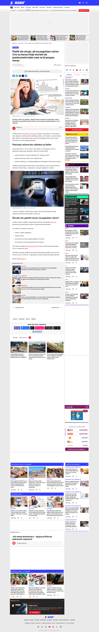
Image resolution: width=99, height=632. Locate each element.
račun (52, 222)
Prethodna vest (19, 307)
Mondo (22, 259)
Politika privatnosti (60, 623)
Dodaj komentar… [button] (22, 543)
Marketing (27, 623)
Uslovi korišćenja (70, 623)
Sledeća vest (55, 307)
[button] (58, 65)
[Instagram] (70, 70)
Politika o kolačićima (46, 623)
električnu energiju (30, 133)
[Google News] (86, 70)
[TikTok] (80, 70)
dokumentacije (31, 246)
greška (33, 319)
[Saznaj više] (62, 600)
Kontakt (32, 623)
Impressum (38, 623)
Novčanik (21, 43)
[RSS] (83, 70)
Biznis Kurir (19, 64)
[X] (73, 70)
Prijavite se (35, 612)
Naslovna (14, 43)
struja (15, 319)
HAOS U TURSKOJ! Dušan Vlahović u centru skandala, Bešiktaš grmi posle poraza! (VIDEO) (48, 10)
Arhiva (53, 623)
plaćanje (21, 319)
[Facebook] (67, 70)
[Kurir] (18, 3)
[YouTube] (77, 70)
